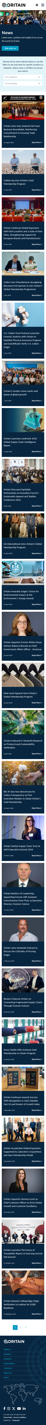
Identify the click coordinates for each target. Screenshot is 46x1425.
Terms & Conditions (19, 1417)
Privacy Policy (8, 1417)
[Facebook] (4, 1409)
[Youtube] (19, 1409)
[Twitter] (13, 1409)
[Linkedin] (24, 1409)
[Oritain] (13, 5)
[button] (37, 5)
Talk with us (10, 48)
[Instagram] (8, 1409)
